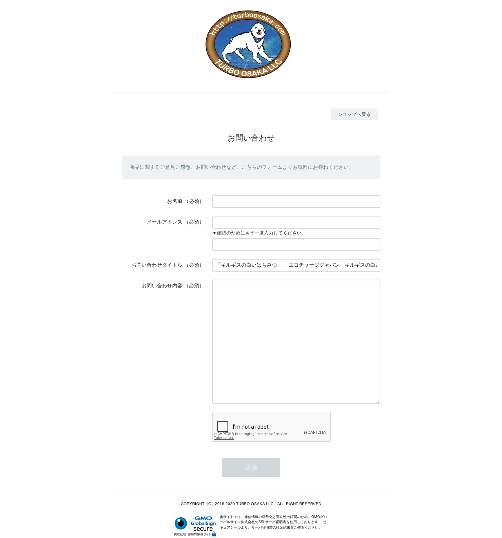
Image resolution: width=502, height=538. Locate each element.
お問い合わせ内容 (162, 286)
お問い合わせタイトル (156, 265)
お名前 (174, 201)
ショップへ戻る (354, 114)
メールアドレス (164, 222)
